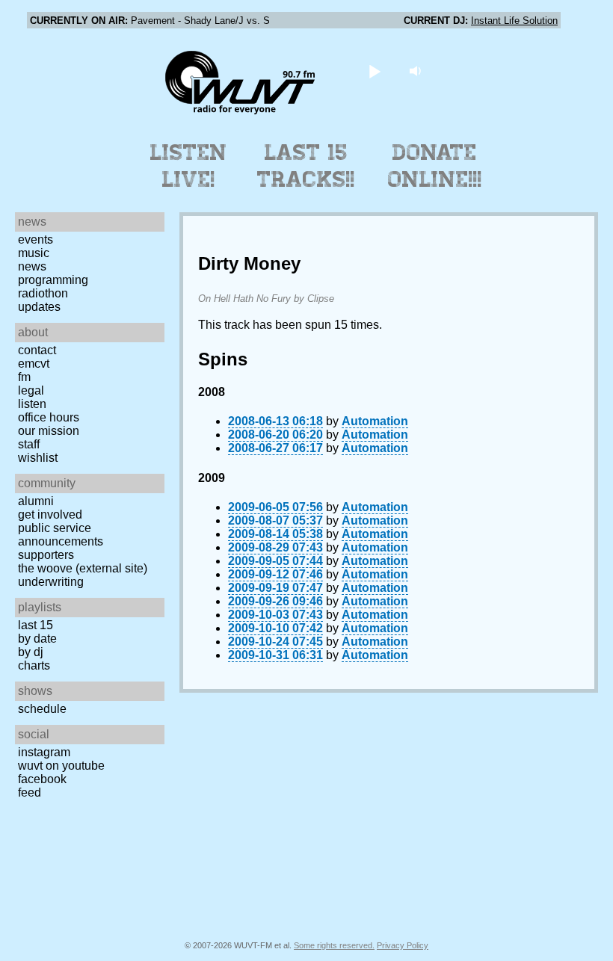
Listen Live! (188, 166)
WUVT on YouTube (61, 765)
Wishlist (38, 457)
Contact (37, 350)
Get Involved (50, 514)
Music (33, 253)
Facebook (42, 779)
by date (37, 638)
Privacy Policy (402, 945)
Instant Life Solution (514, 20)
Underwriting (51, 581)
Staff (29, 444)
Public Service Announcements (60, 535)
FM (24, 377)
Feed (29, 792)
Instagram (44, 752)
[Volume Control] (417, 70)
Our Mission (48, 430)
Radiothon (43, 293)
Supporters (46, 555)
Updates (39, 306)
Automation (375, 421)
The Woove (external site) (82, 568)
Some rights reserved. (334, 945)
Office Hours (48, 417)
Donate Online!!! (435, 166)
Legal (31, 390)
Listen (32, 404)
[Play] (375, 70)
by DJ (30, 652)
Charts (34, 665)
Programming (53, 280)
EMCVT (33, 363)
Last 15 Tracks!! (306, 166)
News (32, 266)
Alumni (36, 501)
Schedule (42, 708)
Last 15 (35, 625)
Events (35, 239)
